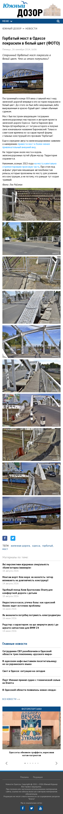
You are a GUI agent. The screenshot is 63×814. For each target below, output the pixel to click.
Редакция (38, 777)
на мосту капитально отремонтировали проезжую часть (29, 165)
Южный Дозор (11, 28)
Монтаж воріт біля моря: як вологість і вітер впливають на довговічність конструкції (27, 579)
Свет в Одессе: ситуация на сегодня (23, 671)
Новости (31, 28)
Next (56, 763)
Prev (6, 763)
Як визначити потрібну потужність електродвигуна (31, 615)
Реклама (24, 777)
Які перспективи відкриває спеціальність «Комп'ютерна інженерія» (25, 566)
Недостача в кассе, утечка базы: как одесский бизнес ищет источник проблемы (28, 604)
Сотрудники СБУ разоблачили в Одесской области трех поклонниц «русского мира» (27, 652)
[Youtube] (40, 808)
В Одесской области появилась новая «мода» (29, 689)
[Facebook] (22, 808)
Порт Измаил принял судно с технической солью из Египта (31, 681)
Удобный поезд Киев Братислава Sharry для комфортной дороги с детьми (27, 591)
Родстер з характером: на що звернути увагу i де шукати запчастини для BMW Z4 (30, 626)
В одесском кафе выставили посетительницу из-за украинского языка (29, 662)
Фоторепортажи (31, 708)
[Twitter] (31, 808)
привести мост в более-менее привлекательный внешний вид (26, 145)
